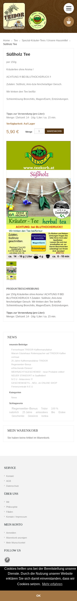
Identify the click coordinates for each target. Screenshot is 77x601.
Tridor (44, 408)
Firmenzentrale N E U (22, 386)
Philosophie (11, 507)
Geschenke (18, 416)
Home (6, 40)
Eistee (62, 412)
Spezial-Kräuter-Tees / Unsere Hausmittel (45, 40)
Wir (7, 502)
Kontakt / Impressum (16, 516)
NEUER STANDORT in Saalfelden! (28, 375)
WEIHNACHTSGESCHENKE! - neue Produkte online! (37, 372)
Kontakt (10, 476)
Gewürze (33, 416)
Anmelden (11, 533)
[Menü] (69, 8)
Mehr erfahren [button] (52, 584)
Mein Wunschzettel (15, 542)
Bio (53, 412)
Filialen (9, 512)
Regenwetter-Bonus (21, 364)
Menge (28, 132)
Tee (16, 40)
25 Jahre (27, 412)
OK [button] (38, 595)
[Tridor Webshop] (25, 16)
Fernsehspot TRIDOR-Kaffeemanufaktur (31, 349)
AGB (8, 481)
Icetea (44, 416)
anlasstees (42, 412)
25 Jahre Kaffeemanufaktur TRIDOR (29, 360)
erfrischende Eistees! (21, 368)
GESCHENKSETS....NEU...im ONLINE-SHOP (34, 383)
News (14, 397)
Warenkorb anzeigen (16, 537)
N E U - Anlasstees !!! (22, 379)
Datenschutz (12, 486)
